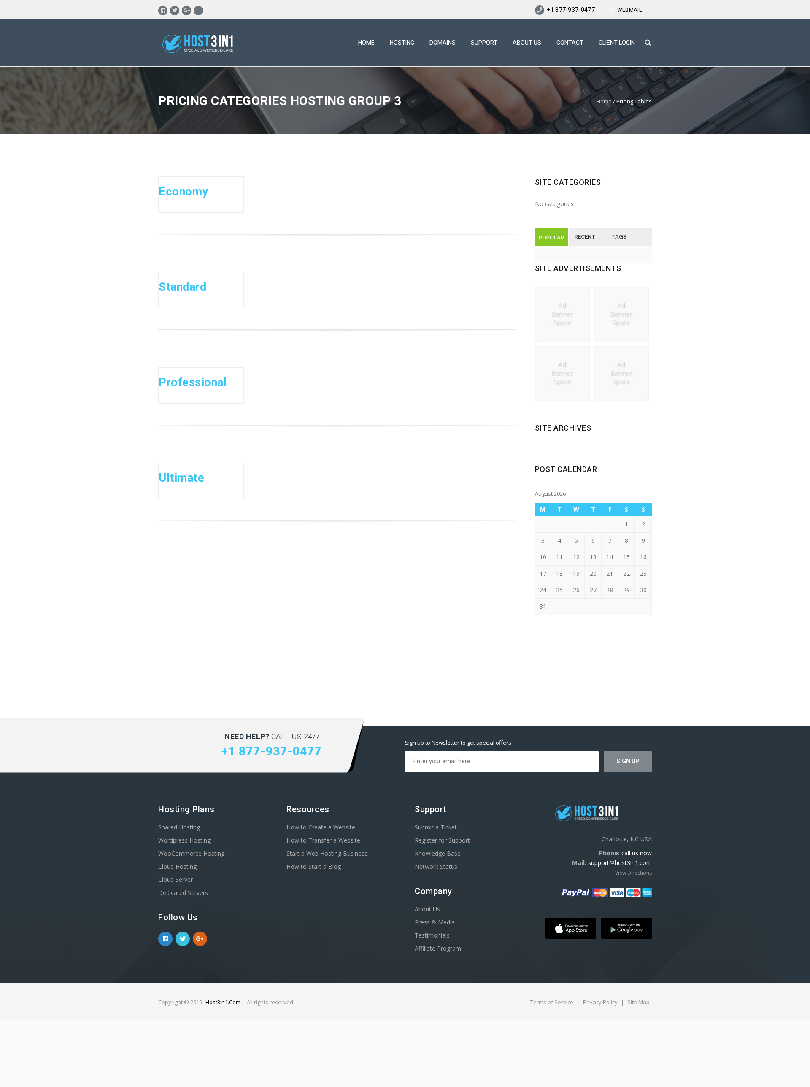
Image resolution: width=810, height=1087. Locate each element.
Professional (193, 382)
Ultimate (181, 478)
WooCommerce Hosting (191, 853)
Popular (551, 237)
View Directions (633, 872)
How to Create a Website (320, 827)
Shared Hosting (179, 827)
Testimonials (432, 935)
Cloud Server (175, 880)
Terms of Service (552, 1002)
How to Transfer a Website (323, 840)
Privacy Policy (601, 1002)
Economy (183, 191)
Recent (585, 236)
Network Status (436, 866)
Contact (569, 42)
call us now (636, 853)
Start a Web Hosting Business (326, 853)
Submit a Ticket (436, 827)
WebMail (629, 10)
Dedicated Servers (183, 893)
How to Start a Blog (313, 866)
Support (484, 42)
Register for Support (442, 840)
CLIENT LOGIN (617, 42)
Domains (442, 42)
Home (366, 42)
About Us (527, 42)
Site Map (638, 1002)
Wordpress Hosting (184, 840)
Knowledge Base (438, 853)
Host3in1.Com (222, 1002)
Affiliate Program (438, 948)
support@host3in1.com (620, 863)
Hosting (402, 42)
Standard (182, 287)
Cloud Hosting (177, 866)
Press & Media (435, 922)
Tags (618, 236)
